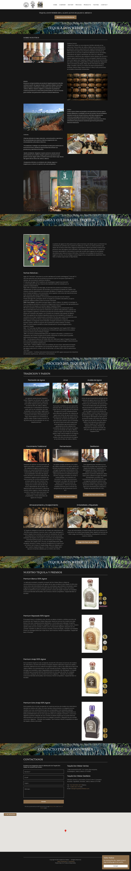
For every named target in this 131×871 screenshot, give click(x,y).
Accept (115, 866)
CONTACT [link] (104, 5)
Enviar (43, 801)
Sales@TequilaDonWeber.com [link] (80, 788)
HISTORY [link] (70, 5)
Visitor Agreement (62, 861)
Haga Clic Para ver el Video (65, 496)
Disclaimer (72, 861)
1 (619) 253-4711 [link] (75, 787)
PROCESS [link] (79, 5)
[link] (34, 4)
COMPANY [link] (62, 5)
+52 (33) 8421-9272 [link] (76, 785)
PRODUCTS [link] (87, 5)
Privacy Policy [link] (53, 806)
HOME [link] (55, 5)
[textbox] (43, 772)
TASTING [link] (96, 5)
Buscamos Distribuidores (65, 17)
